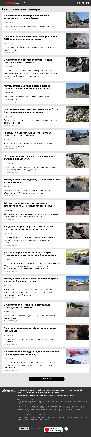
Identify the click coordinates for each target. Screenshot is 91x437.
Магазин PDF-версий (75, 390)
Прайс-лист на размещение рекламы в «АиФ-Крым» (45, 392)
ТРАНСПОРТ (7, 78)
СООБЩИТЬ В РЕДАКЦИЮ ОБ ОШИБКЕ (61, 395)
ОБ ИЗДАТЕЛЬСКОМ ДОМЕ (25, 390)
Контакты (20, 392)
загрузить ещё (47, 379)
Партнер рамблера (36, 428)
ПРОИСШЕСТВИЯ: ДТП (10, 29)
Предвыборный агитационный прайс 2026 (32, 395)
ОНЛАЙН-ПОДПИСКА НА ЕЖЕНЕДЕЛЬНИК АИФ (51, 390)
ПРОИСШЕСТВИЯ (9, 219)
